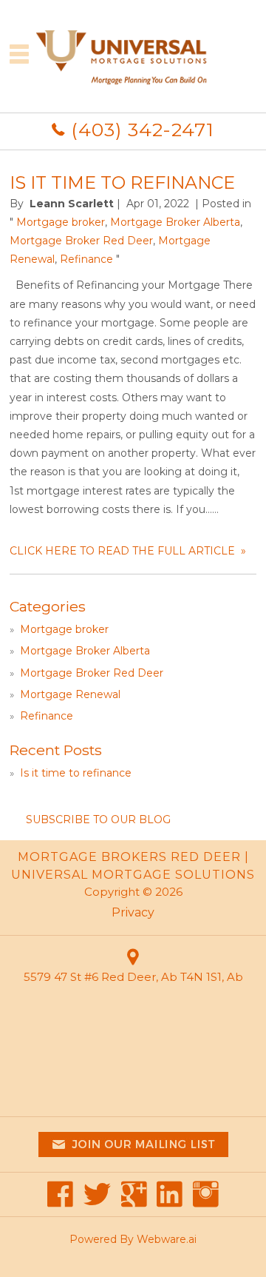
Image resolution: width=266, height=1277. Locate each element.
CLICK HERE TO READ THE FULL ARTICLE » (128, 550)
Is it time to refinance (122, 182)
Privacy (133, 912)
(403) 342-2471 (142, 129)
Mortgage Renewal (70, 694)
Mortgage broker (60, 222)
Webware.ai (167, 1239)
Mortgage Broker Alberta (175, 222)
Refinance (86, 259)
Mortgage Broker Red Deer (81, 240)
